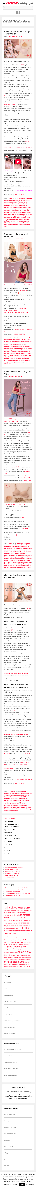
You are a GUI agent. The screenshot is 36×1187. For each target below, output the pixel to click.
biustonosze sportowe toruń (10, 937)
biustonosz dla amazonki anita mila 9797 (15, 797)
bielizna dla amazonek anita (23, 200)
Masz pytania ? (8, 768)
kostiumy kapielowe (19, 949)
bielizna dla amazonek (10, 200)
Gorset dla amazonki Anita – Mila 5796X (16, 673)
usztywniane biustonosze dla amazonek (20, 567)
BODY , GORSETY (9, 841)
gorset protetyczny (16, 557)
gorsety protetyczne (14, 947)
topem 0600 (15, 467)
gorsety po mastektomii (19, 212)
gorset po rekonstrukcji (21, 209)
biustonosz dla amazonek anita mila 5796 (18, 795)
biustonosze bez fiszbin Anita (17, 918)
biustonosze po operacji (19, 344)
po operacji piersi (15, 217)
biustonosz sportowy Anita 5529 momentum (17, 890)
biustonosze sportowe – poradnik (14, 867)
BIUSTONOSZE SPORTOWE (12, 824)
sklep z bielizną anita (19, 564)
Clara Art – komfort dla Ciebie (13, 895)
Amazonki (16, 441)
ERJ (21, 36)
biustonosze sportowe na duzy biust (19, 936)
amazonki (16, 628)
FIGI (5, 847)
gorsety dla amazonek (17, 210)
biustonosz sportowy (22, 937)
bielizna (11, 338)
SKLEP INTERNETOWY (12, 875)
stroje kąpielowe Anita (25, 966)
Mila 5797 (24, 475)
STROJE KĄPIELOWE (10, 835)
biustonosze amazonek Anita (24, 548)
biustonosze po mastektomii (11, 553)
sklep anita (28, 562)
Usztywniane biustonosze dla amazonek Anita (17, 893)
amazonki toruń (21, 198)
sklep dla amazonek (12, 219)
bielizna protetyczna (24, 339)
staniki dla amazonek (24, 224)
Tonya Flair (20, 65)
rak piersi (23, 217)
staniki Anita (11, 964)
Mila (28, 608)
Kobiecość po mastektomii (12, 891)
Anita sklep (29, 198)
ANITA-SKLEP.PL (19, 194)
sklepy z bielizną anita (17, 362)
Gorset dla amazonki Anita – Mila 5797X (16, 734)
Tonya (5, 95)
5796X (13, 630)
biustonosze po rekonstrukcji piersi (13, 346)
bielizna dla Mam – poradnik (12, 871)
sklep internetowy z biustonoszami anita (20, 955)
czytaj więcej (30, 1184)
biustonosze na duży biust (20, 928)
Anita (10, 198)
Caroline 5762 (25, 478)
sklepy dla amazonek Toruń (18, 223)
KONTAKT (7, 853)
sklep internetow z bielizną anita (16, 221)
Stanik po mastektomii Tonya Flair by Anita (17, 888)
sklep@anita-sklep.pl (18, 319)
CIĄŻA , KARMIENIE (9, 830)
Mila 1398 (7, 754)
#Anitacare (23, 290)
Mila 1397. (27, 754)
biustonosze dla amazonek (11, 205)
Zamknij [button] (22, 1184)
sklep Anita (24, 807)
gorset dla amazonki (9, 209)
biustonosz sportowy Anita (11, 940)
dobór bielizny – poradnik (12, 873)
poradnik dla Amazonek (11, 869)
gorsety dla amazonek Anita (17, 348)
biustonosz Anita (21, 910)
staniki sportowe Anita (14, 966)
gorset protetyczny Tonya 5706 (15, 504)
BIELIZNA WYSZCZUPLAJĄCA (12, 838)
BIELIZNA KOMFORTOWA (11, 827)
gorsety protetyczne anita (18, 216)
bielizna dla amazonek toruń (11, 202)
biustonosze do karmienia (16, 925)
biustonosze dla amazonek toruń (22, 207)
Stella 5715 (27, 480)
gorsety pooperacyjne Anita (19, 214)
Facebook (18, 12)
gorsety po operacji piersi (18, 350)
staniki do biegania (20, 964)
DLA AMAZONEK (8, 832)
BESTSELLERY (8, 844)
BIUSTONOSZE (8, 821)
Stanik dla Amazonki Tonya (12, 421)
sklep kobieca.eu (8, 564)
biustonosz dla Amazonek (11, 341)
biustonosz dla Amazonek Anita (18, 204)
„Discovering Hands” (10, 104)
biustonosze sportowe (13, 931)
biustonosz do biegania (11, 915)
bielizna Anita (24, 908)
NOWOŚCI (7, 850)
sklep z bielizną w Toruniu (14, 357)
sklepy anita (28, 564)
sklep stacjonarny (10, 877)
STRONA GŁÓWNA (9, 818)
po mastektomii (14, 952)
